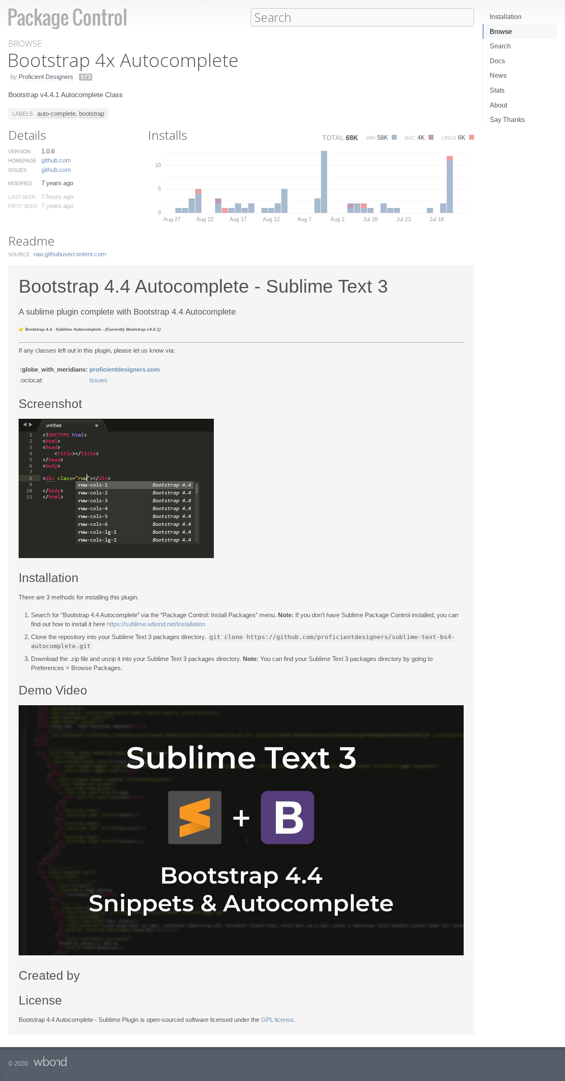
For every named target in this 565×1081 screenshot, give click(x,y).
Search (500, 46)
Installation (506, 16)
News (498, 75)
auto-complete (56, 113)
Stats (497, 90)
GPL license (277, 1019)
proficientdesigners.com (124, 369)
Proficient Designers (46, 76)
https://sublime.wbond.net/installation (156, 624)
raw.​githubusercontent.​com (70, 254)
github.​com (56, 160)
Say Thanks (507, 119)
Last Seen (22, 197)
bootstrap (91, 113)
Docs (497, 60)
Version (19, 152)
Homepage (22, 161)
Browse (501, 31)
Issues (17, 170)
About (498, 105)
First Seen (22, 206)
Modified (20, 183)
